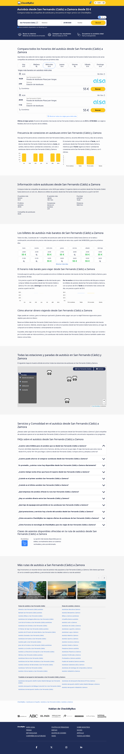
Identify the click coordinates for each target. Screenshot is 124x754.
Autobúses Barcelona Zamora (71, 609)
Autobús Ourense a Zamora (70, 642)
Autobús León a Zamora (69, 622)
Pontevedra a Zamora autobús (71, 658)
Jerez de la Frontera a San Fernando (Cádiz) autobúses (35, 645)
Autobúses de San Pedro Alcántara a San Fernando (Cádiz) (36, 661)
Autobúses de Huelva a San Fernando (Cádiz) (32, 639)
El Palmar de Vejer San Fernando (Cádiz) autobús (33, 629)
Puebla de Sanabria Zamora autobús (73, 661)
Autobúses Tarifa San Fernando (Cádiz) (30, 668)
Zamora (100, 369)
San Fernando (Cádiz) (84, 369)
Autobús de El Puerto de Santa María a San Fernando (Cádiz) (37, 632)
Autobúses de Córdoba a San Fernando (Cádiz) (32, 626)
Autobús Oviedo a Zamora (70, 645)
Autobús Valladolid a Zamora (71, 671)
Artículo (80, 733)
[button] (67, 401)
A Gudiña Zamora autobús (70, 619)
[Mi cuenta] (90, 3)
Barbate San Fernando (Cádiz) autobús (30, 613)
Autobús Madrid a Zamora (70, 635)
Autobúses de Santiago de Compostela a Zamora (77, 668)
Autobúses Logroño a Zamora (71, 629)
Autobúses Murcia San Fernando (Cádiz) (30, 658)
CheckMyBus (21, 702)
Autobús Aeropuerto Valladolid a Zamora (74, 687)
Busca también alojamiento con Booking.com (33, 27)
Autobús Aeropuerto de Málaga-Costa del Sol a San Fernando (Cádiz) (39, 686)
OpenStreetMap (96, 406)
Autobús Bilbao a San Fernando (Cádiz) (30, 616)
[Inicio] (26, 3)
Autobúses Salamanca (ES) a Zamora (73, 665)
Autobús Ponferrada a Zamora (71, 655)
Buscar (98, 89)
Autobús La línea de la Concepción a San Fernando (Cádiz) (36, 652)
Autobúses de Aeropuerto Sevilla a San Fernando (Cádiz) (35, 689)
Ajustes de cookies (58, 733)
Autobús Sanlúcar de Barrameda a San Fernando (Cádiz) (35, 665)
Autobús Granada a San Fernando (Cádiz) (31, 635)
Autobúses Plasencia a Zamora (71, 652)
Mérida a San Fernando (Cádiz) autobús (30, 655)
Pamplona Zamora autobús (70, 648)
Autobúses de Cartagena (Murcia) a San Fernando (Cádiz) (35, 619)
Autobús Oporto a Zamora (70, 639)
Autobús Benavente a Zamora (71, 613)
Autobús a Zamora (67, 702)
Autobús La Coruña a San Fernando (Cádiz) (31, 648)
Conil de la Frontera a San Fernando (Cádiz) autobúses (35, 622)
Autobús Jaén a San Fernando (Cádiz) (29, 642)
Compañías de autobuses (36, 736)
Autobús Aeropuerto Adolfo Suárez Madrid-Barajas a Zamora (81, 684)
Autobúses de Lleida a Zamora (71, 626)
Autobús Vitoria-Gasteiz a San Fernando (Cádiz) (32, 671)
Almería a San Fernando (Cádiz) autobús (30, 609)
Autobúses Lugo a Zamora (70, 632)
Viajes (53, 736)
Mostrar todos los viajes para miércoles (63, 116)
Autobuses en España (33, 702)
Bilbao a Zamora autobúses (70, 616)
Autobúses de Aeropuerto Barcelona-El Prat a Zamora (78, 681)
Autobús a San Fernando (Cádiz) (50, 702)
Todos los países (83, 736)
